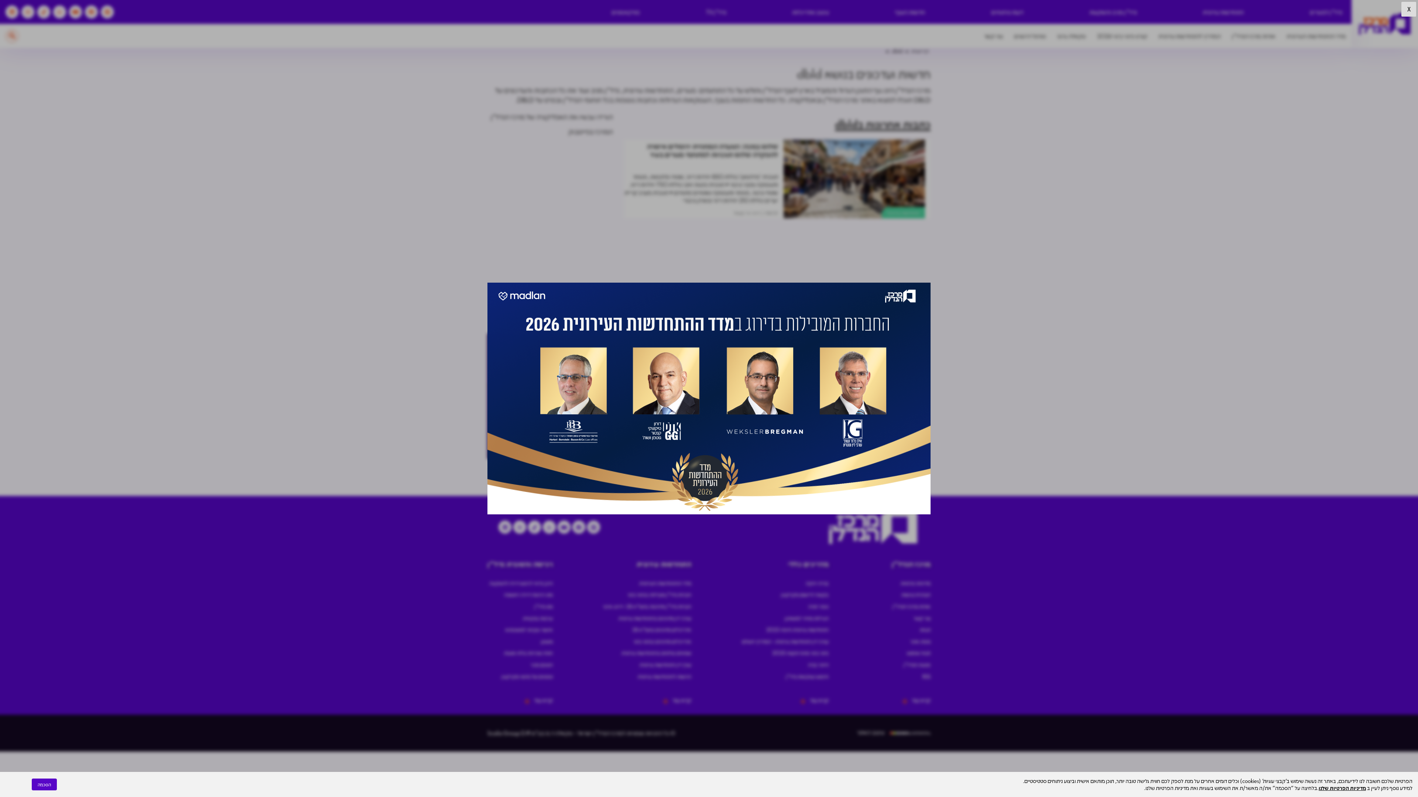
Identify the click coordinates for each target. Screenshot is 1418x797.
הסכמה (44, 784)
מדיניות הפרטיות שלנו (1342, 787)
